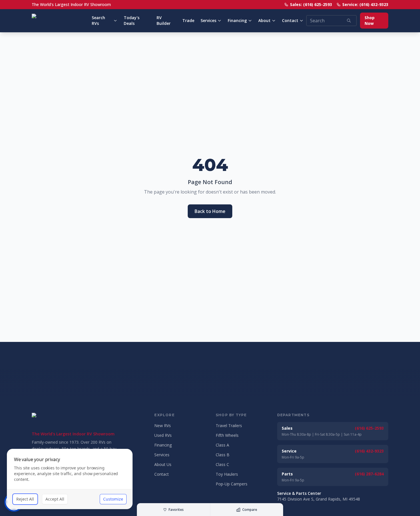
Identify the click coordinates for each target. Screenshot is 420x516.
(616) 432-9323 (369, 451)
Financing (237, 20)
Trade (188, 20)
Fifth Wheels (227, 435)
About (264, 20)
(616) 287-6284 (369, 474)
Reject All (25, 499)
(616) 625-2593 (369, 428)
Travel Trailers (229, 425)
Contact (290, 20)
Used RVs (163, 435)
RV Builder (164, 20)
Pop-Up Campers (231, 484)
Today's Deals (131, 20)
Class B (222, 454)
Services (208, 20)
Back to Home (210, 211)
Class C (222, 464)
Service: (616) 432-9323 (365, 4)
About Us (162, 464)
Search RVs (98, 20)
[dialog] (70, 479)
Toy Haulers (227, 474)
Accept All (54, 499)
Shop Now (370, 20)
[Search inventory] (349, 20)
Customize (113, 499)
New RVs (162, 425)
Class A (222, 445)
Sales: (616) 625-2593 (311, 4)
